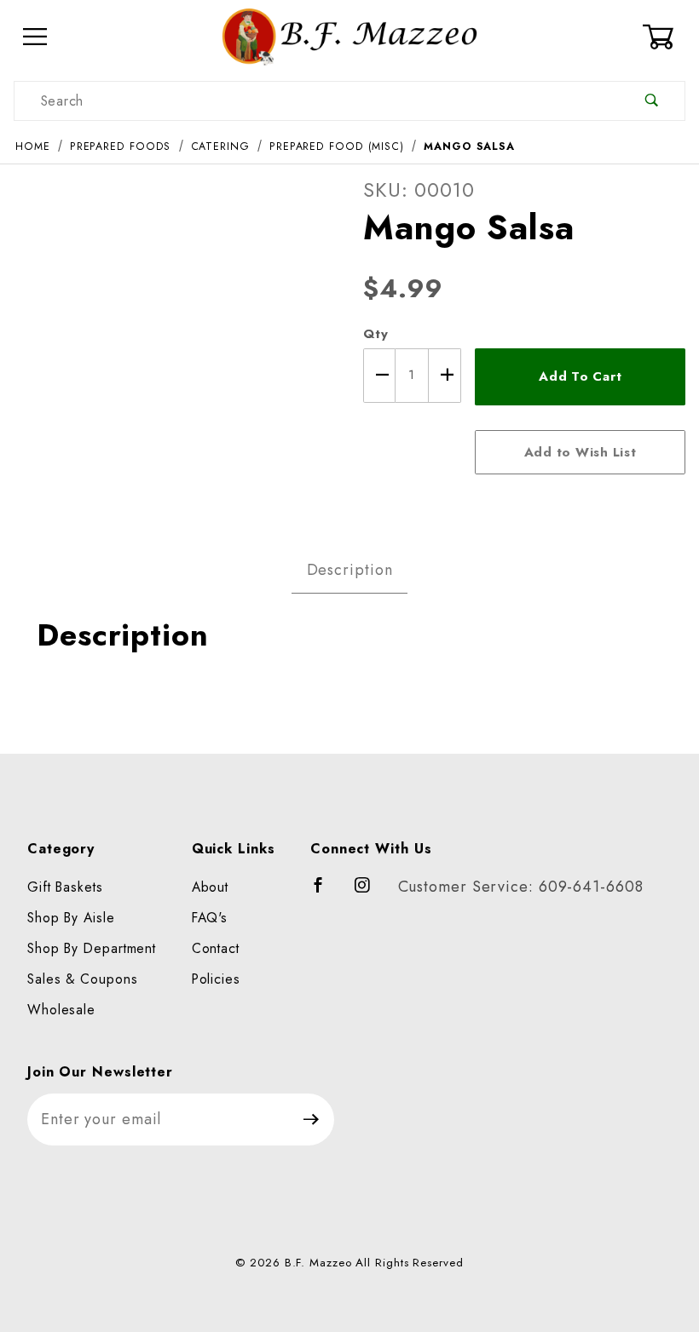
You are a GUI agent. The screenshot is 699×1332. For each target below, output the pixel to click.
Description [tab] (350, 570)
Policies (216, 979)
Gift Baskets (65, 887)
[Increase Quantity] (445, 375)
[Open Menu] (35, 37)
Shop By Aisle (71, 917)
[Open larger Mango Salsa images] (175, 337)
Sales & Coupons (82, 979)
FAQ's (210, 917)
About (210, 887)
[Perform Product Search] (652, 101)
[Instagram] (370, 892)
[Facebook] (326, 892)
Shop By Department (91, 948)
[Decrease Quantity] (379, 375)
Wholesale (61, 1009)
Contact (216, 948)
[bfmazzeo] (349, 35)
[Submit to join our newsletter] (311, 1119)
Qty (376, 333)
